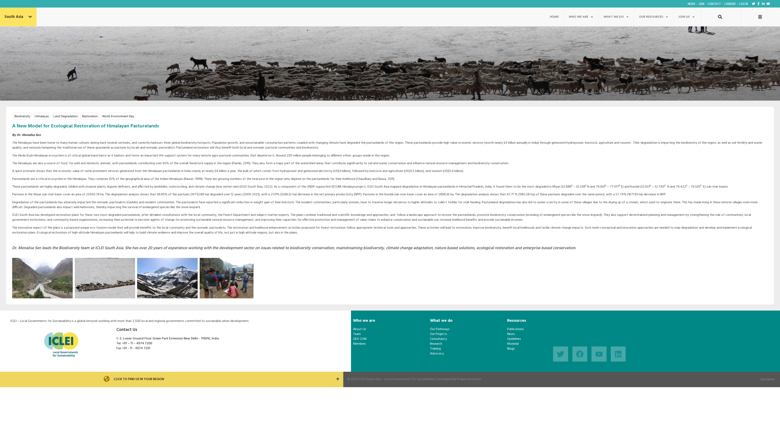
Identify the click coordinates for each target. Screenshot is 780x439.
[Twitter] (753, 3)
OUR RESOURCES (651, 17)
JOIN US (684, 17)
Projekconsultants (469, 379)
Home (554, 17)
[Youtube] (768, 3)
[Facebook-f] (758, 3)
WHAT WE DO (613, 17)
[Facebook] (579, 354)
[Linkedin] (618, 354)
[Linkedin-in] (763, 3)
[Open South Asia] (30, 17)
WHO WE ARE (578, 17)
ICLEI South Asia (370, 379)
